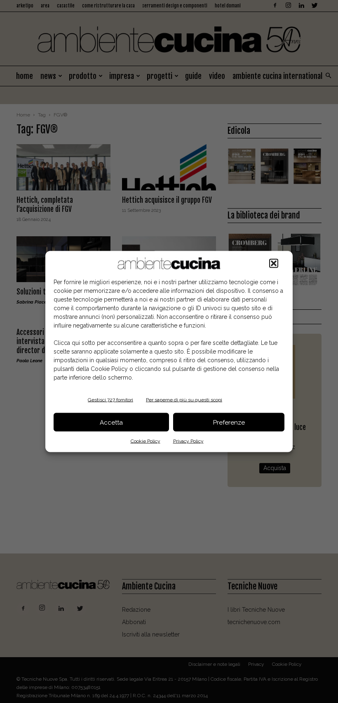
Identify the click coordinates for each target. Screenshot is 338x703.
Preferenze (229, 422)
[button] (274, 263)
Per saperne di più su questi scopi (184, 400)
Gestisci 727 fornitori (110, 400)
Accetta (111, 422)
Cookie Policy (145, 441)
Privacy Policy (188, 441)
